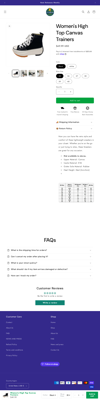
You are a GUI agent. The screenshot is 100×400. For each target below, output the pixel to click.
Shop (53, 328)
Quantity (59, 87)
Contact (9, 322)
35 (60, 76)
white (72, 66)
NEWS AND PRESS (14, 339)
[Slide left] (8, 73)
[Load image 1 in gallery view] (15, 73)
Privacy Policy (11, 355)
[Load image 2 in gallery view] (23, 73)
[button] (5, 12)
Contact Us (55, 350)
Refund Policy (11, 344)
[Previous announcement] (4, 2)
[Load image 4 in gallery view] (40, 73)
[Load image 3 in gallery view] (32, 73)
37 (77, 76)
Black (61, 66)
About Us (9, 328)
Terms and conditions (14, 350)
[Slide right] (47, 73)
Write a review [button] (50, 302)
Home (53, 322)
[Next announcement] (95, 2)
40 (68, 81)
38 (85, 76)
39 (60, 81)
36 (68, 76)
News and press (57, 344)
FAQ (8, 333)
